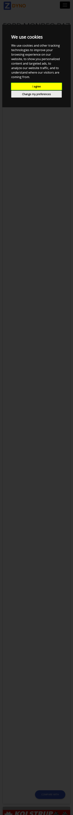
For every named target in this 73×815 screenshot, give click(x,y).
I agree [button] (36, 86)
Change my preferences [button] (36, 94)
